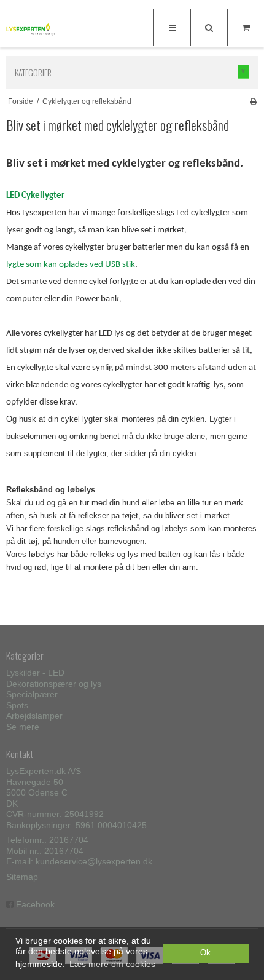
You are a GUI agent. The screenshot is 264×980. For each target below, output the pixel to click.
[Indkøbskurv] (245, 27)
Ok (205, 953)
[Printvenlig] (253, 101)
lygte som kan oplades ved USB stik (70, 264)
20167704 (68, 840)
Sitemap (22, 877)
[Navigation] (171, 27)
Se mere (22, 727)
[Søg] (208, 27)
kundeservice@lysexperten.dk (94, 861)
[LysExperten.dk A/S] (30, 29)
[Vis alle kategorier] (244, 72)
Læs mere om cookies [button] (112, 964)
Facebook (35, 904)
